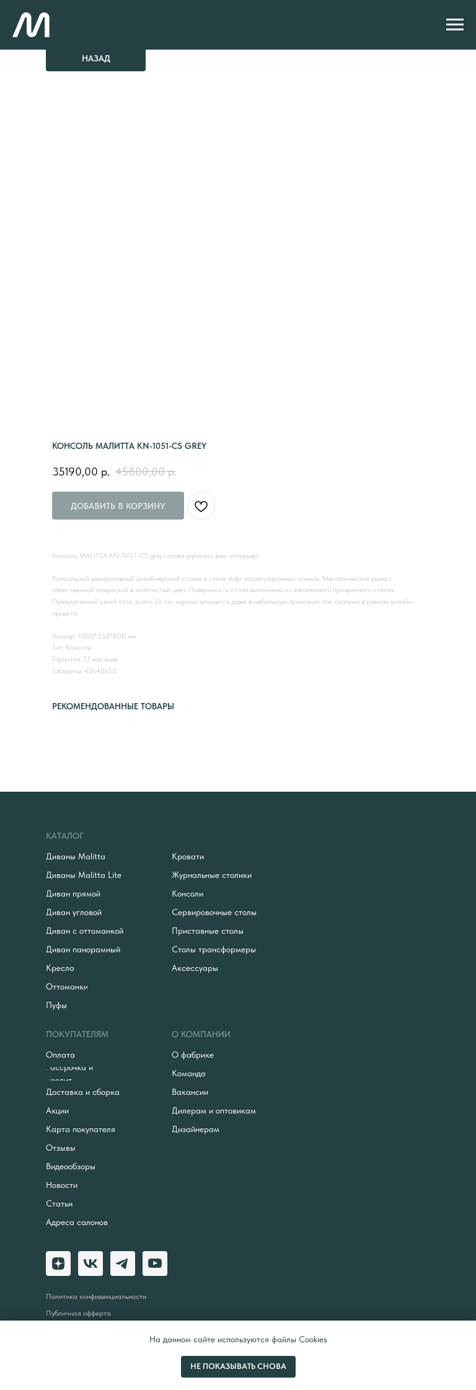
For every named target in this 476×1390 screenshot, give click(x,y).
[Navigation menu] (455, 25)
